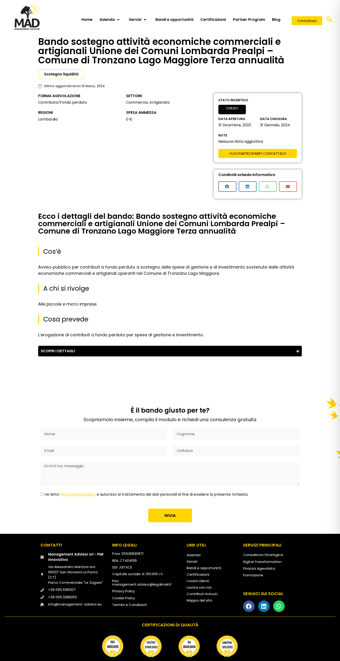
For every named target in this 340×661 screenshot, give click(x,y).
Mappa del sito (199, 600)
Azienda (107, 19)
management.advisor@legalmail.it (142, 584)
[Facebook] (249, 606)
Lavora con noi (199, 587)
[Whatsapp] (279, 606)
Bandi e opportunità (174, 19)
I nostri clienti (198, 580)
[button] (329, 20)
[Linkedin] (264, 606)
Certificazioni (213, 19)
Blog (276, 19)
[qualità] (170, 646)
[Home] (27, 17)
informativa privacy (78, 494)
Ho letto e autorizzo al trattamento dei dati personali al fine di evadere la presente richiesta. (146, 494)
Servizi (135, 19)
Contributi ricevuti (202, 593)
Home (87, 19)
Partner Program (249, 19)
